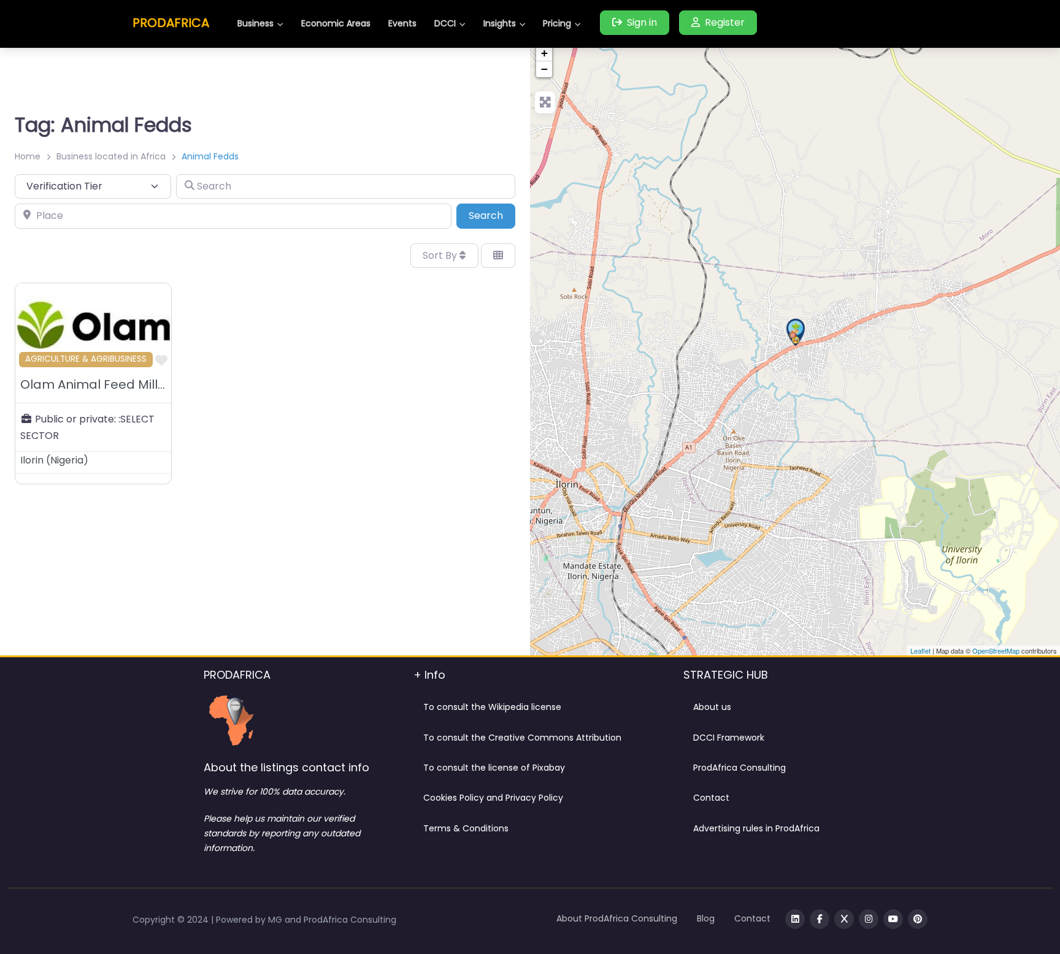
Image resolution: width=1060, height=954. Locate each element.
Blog (706, 918)
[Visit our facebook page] (819, 919)
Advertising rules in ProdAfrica (756, 828)
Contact (711, 798)
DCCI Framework (728, 737)
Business (255, 23)
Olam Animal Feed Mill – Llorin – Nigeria (142, 384)
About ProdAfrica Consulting (616, 918)
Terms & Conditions (466, 828)
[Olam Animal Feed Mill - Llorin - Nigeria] (795, 332)
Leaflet (920, 650)
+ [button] (544, 53)
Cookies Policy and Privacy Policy (493, 798)
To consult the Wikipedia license (492, 707)
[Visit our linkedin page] (795, 919)
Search (492, 215)
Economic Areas (336, 23)
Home (27, 156)
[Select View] (498, 255)
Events (402, 23)
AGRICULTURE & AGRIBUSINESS (86, 359)
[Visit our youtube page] (893, 919)
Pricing (557, 23)
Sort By (441, 255)
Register (725, 22)
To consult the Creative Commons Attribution (522, 737)
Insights (499, 23)
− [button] (544, 69)
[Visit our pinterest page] (918, 919)
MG (276, 920)
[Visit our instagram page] (868, 919)
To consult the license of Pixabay (494, 767)
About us (712, 707)
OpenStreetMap (996, 650)
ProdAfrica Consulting (739, 767)
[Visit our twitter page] (844, 919)
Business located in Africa (111, 156)
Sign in (642, 22)
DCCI (445, 23)
